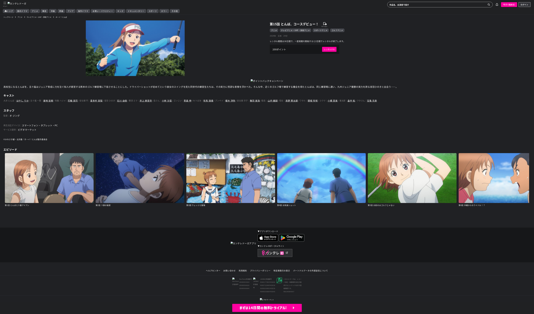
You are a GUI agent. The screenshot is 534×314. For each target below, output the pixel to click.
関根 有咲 (313, 100)
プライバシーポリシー (260, 271)
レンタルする (329, 49)
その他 (175, 11)
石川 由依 (122, 100)
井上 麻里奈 (146, 100)
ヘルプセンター (213, 271)
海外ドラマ (83, 11)
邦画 (61, 11)
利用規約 (243, 271)
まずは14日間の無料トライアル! (266, 308)
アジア (71, 11)
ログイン (524, 4)
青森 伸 (187, 100)
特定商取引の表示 (282, 271)
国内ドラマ (22, 11)
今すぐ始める (509, 4)
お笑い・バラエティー (103, 11)
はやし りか (22, 100)
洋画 (53, 11)
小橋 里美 (333, 100)
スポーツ (153, 11)
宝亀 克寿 (372, 100)
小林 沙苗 (167, 100)
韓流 (44, 11)
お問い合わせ (229, 271)
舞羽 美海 (255, 100)
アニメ (35, 11)
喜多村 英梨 (96, 100)
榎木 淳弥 (230, 100)
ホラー (164, 11)
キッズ (120, 11)
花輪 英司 (73, 100)
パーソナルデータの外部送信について (310, 271)
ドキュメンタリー (136, 11)
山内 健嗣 (273, 100)
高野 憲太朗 (291, 100)
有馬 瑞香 (208, 100)
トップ (10, 11)
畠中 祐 (351, 100)
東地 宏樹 (48, 100)
